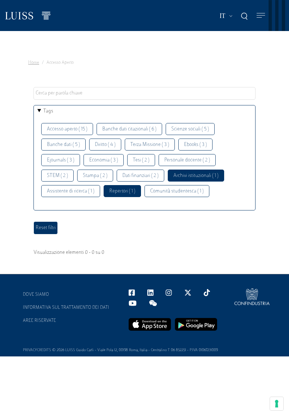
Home (33, 63)
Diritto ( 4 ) (105, 144)
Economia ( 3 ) (103, 160)
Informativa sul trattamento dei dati (66, 308)
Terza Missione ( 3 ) (149, 144)
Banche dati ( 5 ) (63, 144)
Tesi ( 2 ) (141, 160)
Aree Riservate (39, 321)
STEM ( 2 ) (57, 175)
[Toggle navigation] (261, 15)
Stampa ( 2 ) (95, 175)
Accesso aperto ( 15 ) (67, 129)
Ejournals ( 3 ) (60, 160)
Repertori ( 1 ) (122, 191)
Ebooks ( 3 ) (195, 144)
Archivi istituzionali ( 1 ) (196, 175)
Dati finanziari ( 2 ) (140, 175)
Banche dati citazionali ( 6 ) (129, 129)
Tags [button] (48, 111)
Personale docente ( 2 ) (187, 160)
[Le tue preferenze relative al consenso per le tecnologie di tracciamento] (276, 403)
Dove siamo (36, 295)
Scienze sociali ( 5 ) (190, 129)
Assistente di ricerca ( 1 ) (70, 191)
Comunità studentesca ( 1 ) (177, 191)
